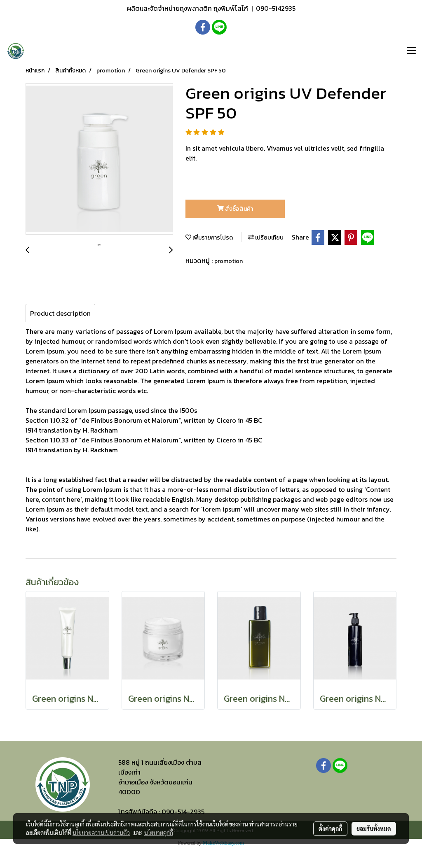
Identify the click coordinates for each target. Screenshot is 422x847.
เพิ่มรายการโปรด (212, 237)
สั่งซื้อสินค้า (238, 209)
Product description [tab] (60, 313)
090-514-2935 (183, 812)
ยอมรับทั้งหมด (373, 828)
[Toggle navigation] (411, 51)
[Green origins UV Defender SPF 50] (99, 159)
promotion (228, 261)
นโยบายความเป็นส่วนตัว (101, 832)
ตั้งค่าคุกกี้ (330, 828)
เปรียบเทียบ (269, 237)
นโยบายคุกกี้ (158, 832)
